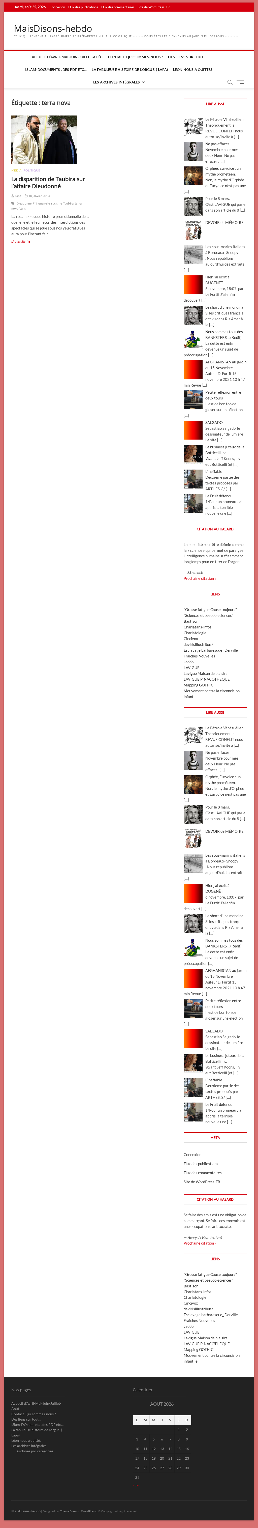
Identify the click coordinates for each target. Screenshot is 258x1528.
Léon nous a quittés (193, 69)
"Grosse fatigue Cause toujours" (210, 609)
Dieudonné (24, 203)
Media (16, 170)
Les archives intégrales (116, 82)
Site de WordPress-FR (154, 7)
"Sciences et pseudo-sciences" (208, 615)
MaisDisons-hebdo (53, 28)
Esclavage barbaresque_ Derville (211, 650)
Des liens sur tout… (187, 57)
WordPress (88, 1511)
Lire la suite (25, 242)
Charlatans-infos (197, 627)
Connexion (57, 7)
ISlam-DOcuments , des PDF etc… (56, 69)
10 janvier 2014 (39, 196)
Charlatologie (195, 632)
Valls (22, 208)
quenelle (44, 203)
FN (35, 203)
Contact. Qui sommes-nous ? (135, 57)
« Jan (136, 1485)
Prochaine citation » (200, 578)
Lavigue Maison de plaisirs (206, 673)
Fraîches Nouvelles (199, 656)
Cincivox (191, 638)
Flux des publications (83, 7)
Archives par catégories (34, 1451)
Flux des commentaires (118, 7)
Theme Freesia (69, 1511)
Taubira (68, 203)
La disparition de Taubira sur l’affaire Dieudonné (48, 182)
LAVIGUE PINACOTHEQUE (207, 679)
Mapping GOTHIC (198, 685)
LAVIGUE (192, 667)
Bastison (191, 621)
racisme (56, 203)
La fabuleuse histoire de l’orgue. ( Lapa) (130, 69)
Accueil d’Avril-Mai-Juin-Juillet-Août (67, 57)
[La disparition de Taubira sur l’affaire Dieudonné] (50, 140)
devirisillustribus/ (198, 644)
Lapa (17, 196)
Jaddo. (189, 661)
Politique (31, 170)
